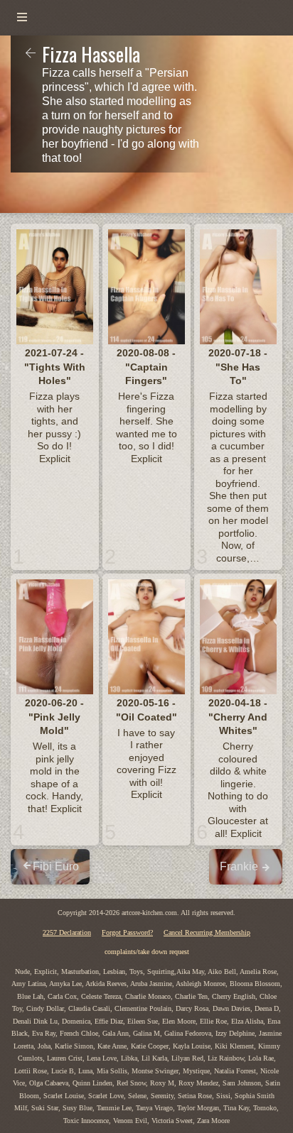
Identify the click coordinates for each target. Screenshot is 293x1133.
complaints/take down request (147, 952)
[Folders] (22, 17)
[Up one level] (30, 54)
